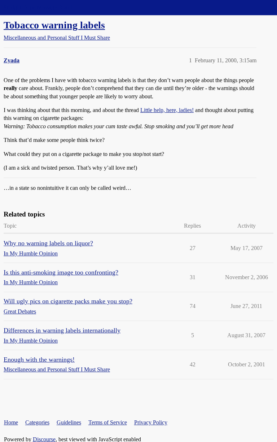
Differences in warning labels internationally (62, 330)
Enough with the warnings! (39, 359)
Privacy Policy (150, 422)
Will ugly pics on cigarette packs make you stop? (68, 301)
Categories (37, 422)
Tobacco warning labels (54, 25)
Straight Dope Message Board (38, 7)
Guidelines (69, 422)
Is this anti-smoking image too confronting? (61, 272)
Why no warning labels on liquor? (48, 243)
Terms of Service (107, 422)
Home (11, 422)
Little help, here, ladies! (167, 110)
